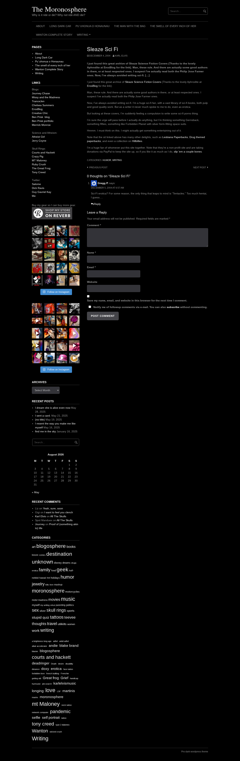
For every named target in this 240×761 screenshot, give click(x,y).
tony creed (43, 723)
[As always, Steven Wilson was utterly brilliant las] (49, 280)
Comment (94, 225)
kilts (47, 585)
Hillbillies (137, 141)
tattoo (63, 718)
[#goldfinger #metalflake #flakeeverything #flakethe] (74, 358)
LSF (59, 691)
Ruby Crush (39, 164)
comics (42, 555)
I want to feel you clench (58, 512)
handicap (74, 678)
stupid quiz (40, 617)
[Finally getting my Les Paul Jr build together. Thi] (62, 333)
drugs (73, 563)
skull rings (56, 610)
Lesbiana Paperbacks (175, 137)
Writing (84, 36)
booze (35, 555)
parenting (60, 605)
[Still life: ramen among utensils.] (37, 231)
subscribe (173, 307)
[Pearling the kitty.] (74, 345)
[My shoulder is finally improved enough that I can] (37, 308)
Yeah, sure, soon (53, 508)
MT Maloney (39, 160)
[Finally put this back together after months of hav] (62, 321)
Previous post (98, 167)
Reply (97, 203)
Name (91, 252)
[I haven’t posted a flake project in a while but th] (49, 358)
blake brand (69, 646)
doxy (45, 669)
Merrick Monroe (41, 124)
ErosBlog (92, 85)
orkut (52, 605)
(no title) (40, 419)
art (34, 547)
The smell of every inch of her (173, 26)
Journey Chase (41, 93)
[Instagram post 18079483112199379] (37, 321)
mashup (58, 584)
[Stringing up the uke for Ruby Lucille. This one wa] (37, 358)
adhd (55, 641)
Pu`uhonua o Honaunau (93, 26)
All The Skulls (58, 516)
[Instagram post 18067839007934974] (62, 358)
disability (69, 664)
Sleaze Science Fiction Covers (143, 81)
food (53, 570)
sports (70, 610)
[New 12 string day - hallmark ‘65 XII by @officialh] (49, 321)
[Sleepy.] (49, 231)
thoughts (39, 624)
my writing (45, 605)
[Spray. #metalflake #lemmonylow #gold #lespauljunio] (37, 345)
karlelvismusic (64, 683)
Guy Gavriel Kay (41, 191)
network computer (40, 712)
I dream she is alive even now (52, 407)
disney (58, 562)
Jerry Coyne (39, 140)
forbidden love (38, 673)
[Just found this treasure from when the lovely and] (74, 268)
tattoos (57, 617)
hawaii (42, 578)
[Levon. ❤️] (62, 255)
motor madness (40, 600)
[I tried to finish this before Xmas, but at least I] (37, 333)
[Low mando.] (74, 308)
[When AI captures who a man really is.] (74, 255)
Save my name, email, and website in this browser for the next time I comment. (137, 300)
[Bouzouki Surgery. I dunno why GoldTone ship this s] (62, 308)
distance (36, 669)
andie (53, 646)
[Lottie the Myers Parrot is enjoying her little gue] (74, 231)
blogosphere (51, 546)
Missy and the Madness (46, 97)
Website (92, 281)
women (71, 624)
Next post (199, 167)
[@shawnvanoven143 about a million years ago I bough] (49, 243)
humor (107, 160)
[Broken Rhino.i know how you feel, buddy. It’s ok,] (62, 268)
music (68, 599)
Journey (40, 524)
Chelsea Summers (43, 105)
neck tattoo (67, 705)
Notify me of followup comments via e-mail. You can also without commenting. (150, 307)
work (36, 631)
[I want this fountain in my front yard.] (37, 255)
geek (62, 569)
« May (35, 492)
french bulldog (52, 673)
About (40, 26)
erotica (35, 570)
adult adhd (64, 641)
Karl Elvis (121, 55)
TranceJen (38, 101)
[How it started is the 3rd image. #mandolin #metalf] (49, 345)
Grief (64, 678)
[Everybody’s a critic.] (62, 231)
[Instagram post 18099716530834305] (62, 243)
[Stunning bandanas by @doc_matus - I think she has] (37, 268)
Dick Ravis (38, 187)
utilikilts (62, 624)
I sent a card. (43, 415)
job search (47, 684)
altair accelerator (39, 646)
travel (52, 623)
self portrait (51, 717)
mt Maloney (46, 704)
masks (35, 697)
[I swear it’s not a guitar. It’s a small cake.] (62, 280)
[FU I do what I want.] (74, 280)
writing (117, 160)
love (51, 585)
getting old (36, 678)
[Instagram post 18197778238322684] (74, 243)
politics (70, 605)
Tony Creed (39, 172)
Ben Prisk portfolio (42, 120)
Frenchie (65, 673)
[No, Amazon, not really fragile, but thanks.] (49, 308)
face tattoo (68, 669)
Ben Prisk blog (41, 117)
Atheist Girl (38, 136)
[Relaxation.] (37, 243)
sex (35, 610)
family (44, 569)
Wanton (40, 730)
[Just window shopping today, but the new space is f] (49, 255)
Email (91, 267)
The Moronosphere (59, 9)
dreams (66, 562)
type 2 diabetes (63, 725)
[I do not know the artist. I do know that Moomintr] (37, 280)
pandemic (60, 711)
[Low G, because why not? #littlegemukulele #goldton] (74, 321)
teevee (70, 617)
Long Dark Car (60, 26)
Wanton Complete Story (54, 34)
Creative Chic (40, 113)
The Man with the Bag (130, 26)
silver (43, 610)
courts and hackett (51, 657)
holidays (55, 577)
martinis (68, 691)
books (71, 547)
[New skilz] (49, 333)
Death (53, 664)
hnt (48, 578)
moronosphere (48, 591)
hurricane (36, 684)
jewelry (38, 584)
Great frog (51, 678)
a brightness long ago (41, 641)
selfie (36, 717)
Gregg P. (103, 183)
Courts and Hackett (43, 152)
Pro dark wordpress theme (194, 751)
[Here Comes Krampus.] (74, 333)
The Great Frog (41, 168)
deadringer (40, 663)
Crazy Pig (37, 156)
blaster (35, 651)
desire (61, 664)
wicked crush (56, 732)
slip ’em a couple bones (188, 151)
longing (38, 691)
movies (54, 599)
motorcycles (72, 591)
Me (34, 195)
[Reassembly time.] (62, 345)
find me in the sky (45, 431)
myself (36, 604)
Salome (36, 184)
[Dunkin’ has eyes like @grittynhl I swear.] (49, 268)
